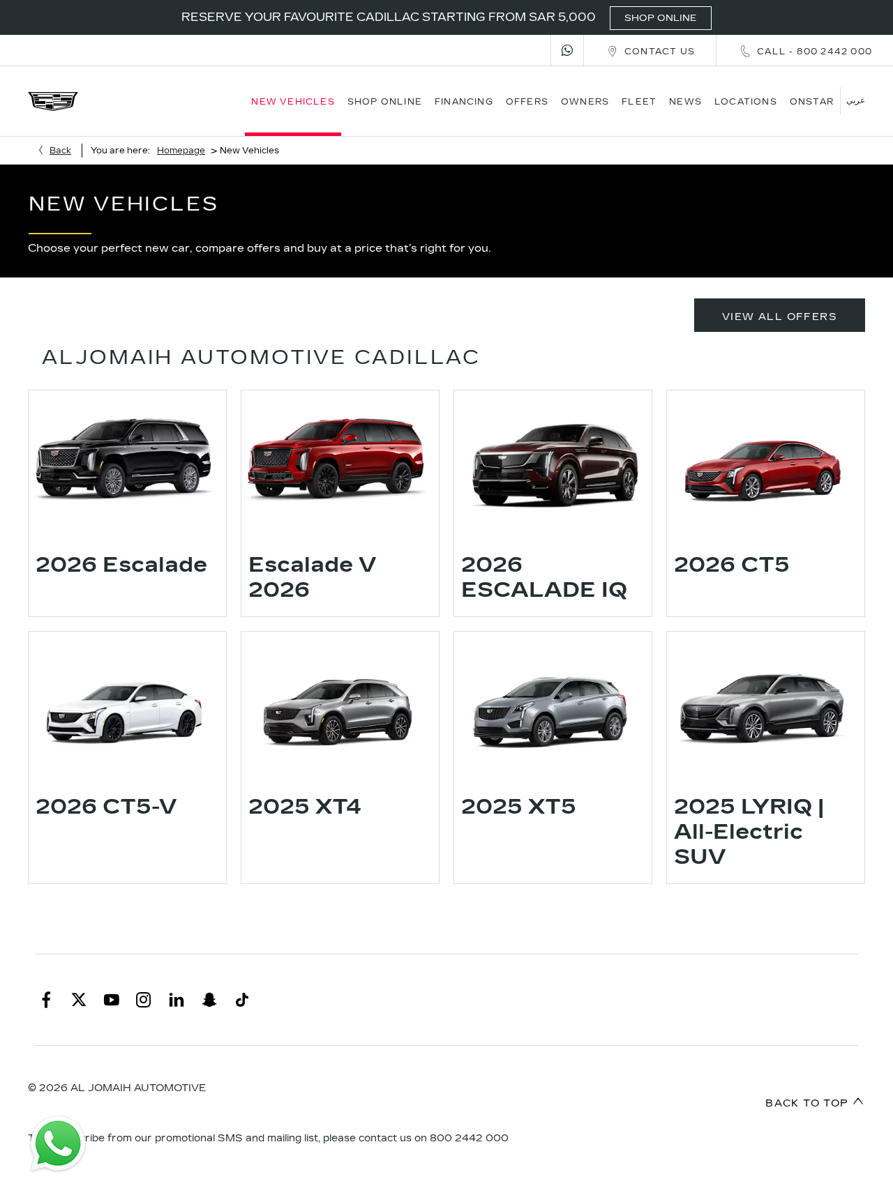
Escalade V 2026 (312, 577)
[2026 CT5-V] (127, 705)
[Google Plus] (242, 999)
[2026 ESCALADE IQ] (553, 464)
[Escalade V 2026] (340, 464)
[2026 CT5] (765, 464)
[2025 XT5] (553, 705)
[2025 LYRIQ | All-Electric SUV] (765, 705)
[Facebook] (46, 999)
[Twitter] (79, 999)
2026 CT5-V (106, 806)
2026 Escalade (121, 564)
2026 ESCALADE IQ (544, 577)
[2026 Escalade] (127, 464)
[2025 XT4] (340, 705)
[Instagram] (144, 999)
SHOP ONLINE (660, 18)
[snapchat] (209, 999)
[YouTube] (111, 999)
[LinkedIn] (176, 999)
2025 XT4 (305, 806)
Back (60, 150)
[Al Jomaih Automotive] (53, 101)
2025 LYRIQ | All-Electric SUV (749, 831)
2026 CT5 (732, 564)
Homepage (181, 150)
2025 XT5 (518, 806)
